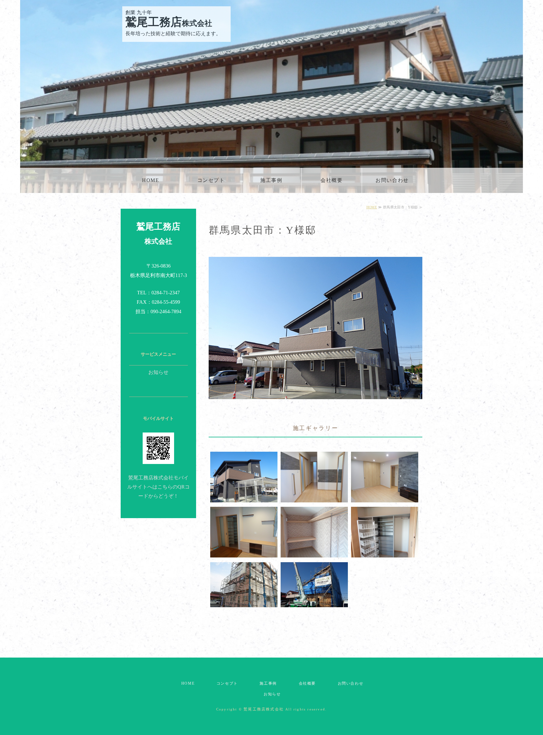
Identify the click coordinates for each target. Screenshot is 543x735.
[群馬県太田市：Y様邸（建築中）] (243, 602)
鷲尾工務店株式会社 (264, 709)
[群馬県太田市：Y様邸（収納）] (314, 552)
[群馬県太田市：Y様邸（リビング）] (384, 497)
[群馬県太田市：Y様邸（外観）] (243, 497)
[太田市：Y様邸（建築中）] (314, 602)
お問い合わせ (392, 180)
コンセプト (211, 180)
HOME (150, 180)
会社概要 (332, 180)
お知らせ (158, 372)
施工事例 (271, 180)
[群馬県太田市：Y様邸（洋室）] (243, 552)
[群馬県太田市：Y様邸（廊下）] (314, 497)
